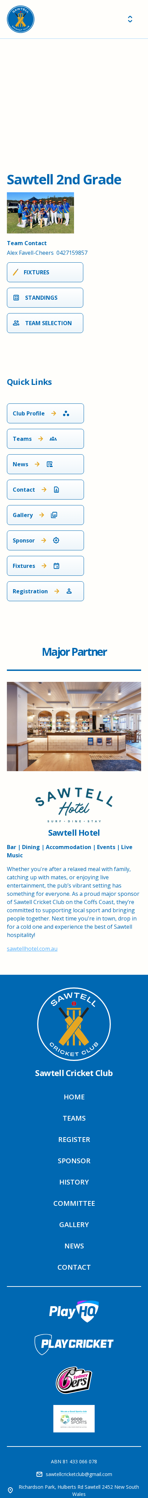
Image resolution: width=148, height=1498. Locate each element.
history (74, 1182)
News (74, 1245)
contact (74, 1267)
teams (74, 1118)
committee (74, 1203)
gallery (74, 1224)
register (74, 1139)
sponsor (74, 1160)
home (74, 1096)
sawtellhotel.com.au (32, 948)
